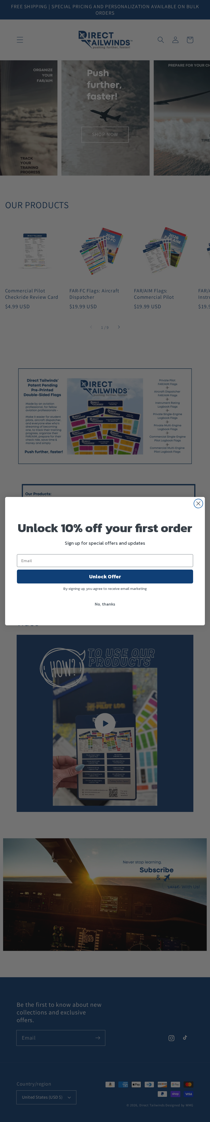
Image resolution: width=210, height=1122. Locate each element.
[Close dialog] (198, 503)
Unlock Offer (105, 576)
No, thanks (105, 604)
